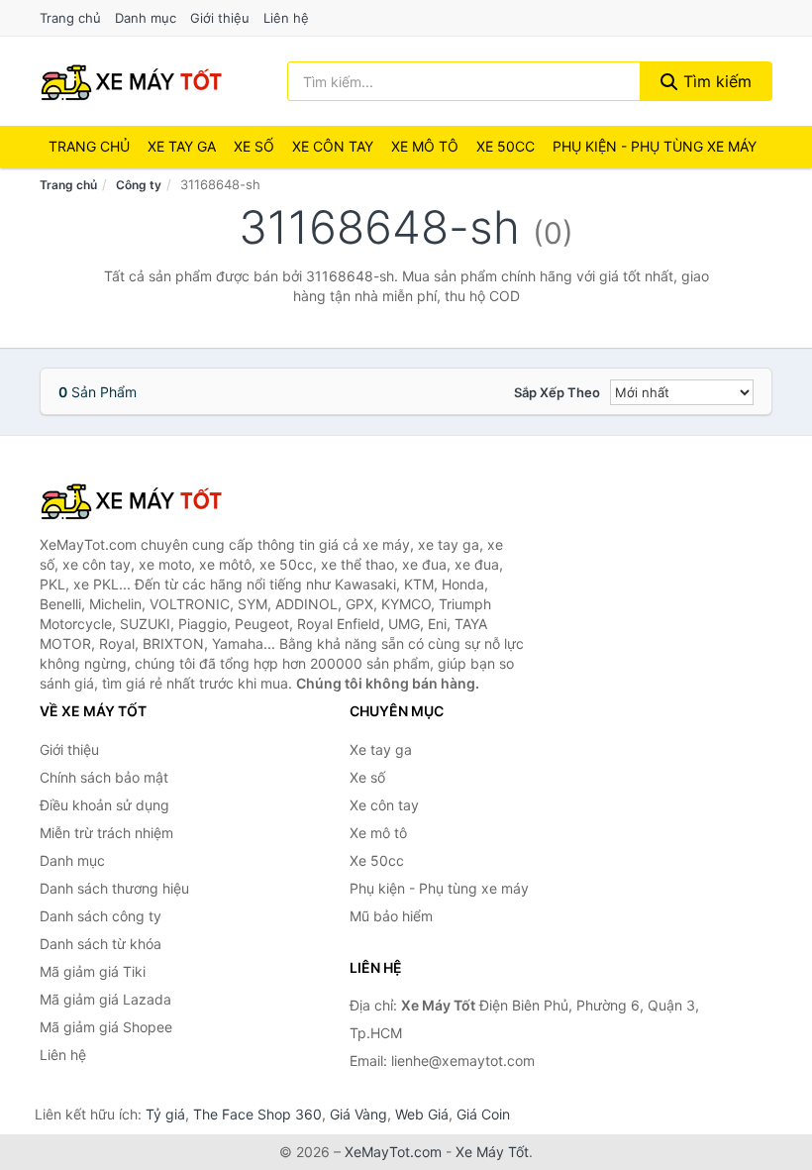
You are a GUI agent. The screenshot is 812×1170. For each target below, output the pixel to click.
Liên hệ (286, 18)
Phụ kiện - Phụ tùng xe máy (439, 888)
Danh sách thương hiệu (114, 888)
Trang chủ (70, 18)
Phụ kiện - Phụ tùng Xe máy (655, 146)
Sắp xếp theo (557, 392)
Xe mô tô (424, 146)
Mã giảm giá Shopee (106, 1026)
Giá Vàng (358, 1114)
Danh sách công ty (100, 915)
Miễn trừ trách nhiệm (106, 832)
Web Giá (422, 1114)
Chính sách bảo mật (104, 777)
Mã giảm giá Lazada (105, 999)
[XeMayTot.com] (132, 81)
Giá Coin (483, 1114)
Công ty (138, 184)
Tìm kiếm (715, 81)
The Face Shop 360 (257, 1114)
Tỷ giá (165, 1114)
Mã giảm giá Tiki (93, 971)
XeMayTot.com (393, 1151)
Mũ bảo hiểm (391, 915)
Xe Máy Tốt (492, 1151)
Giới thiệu (220, 18)
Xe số (254, 146)
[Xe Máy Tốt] (139, 500)
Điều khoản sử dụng (104, 805)
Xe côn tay (332, 146)
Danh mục (145, 18)
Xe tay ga (182, 146)
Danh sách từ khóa (100, 943)
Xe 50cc (505, 146)
